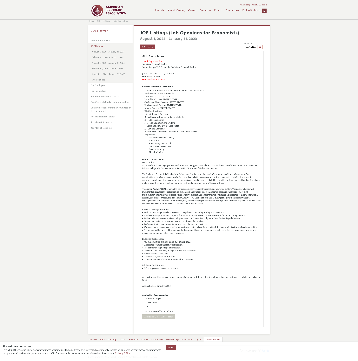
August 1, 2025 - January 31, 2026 (108, 63)
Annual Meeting (176, 10)
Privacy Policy (122, 353)
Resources (205, 10)
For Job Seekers (98, 91)
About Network (100, 40)
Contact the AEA (213, 339)
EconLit (218, 10)
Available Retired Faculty (103, 116)
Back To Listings (148, 47)
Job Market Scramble (101, 122)
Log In (264, 5)
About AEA (256, 5)
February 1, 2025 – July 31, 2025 (107, 68)
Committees (232, 10)
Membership (245, 5)
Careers (192, 10)
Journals (159, 10)
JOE (98, 21)
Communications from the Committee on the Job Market (111, 109)
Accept (171, 347)
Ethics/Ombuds (251, 10)
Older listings (98, 79)
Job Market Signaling (101, 128)
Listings (106, 21)
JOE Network (100, 30)
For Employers (98, 85)
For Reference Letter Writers (105, 96)
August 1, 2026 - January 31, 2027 (108, 51)
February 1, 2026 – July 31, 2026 (107, 57)
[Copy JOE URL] (260, 47)
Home (91, 21)
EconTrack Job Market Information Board (111, 102)
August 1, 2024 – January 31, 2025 (108, 74)
